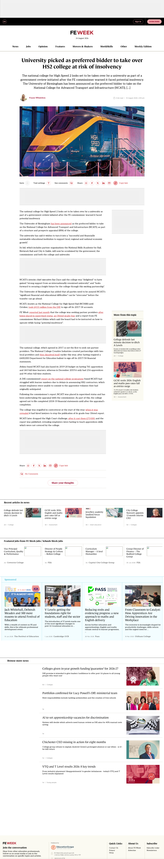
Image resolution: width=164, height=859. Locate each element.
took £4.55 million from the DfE (45, 307)
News (15, 46)
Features (60, 46)
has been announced (61, 223)
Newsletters (152, 850)
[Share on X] (98, 183)
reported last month (39, 312)
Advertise (132, 850)
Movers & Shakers (83, 46)
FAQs (111, 853)
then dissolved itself (50, 355)
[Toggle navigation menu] (4, 21)
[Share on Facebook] (92, 183)
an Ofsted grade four (64, 316)
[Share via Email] (109, 183)
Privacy (112, 850)
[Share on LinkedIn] (103, 183)
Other (124, 46)
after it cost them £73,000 (81, 418)
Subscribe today (153, 848)
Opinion (43, 46)
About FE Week (134, 848)
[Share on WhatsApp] (86, 183)
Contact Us (113, 848)
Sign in (138, 21)
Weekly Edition (143, 46)
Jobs (28, 46)
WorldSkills (106, 46)
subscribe (154, 21)
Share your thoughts (63, 482)
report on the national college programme (62, 379)
